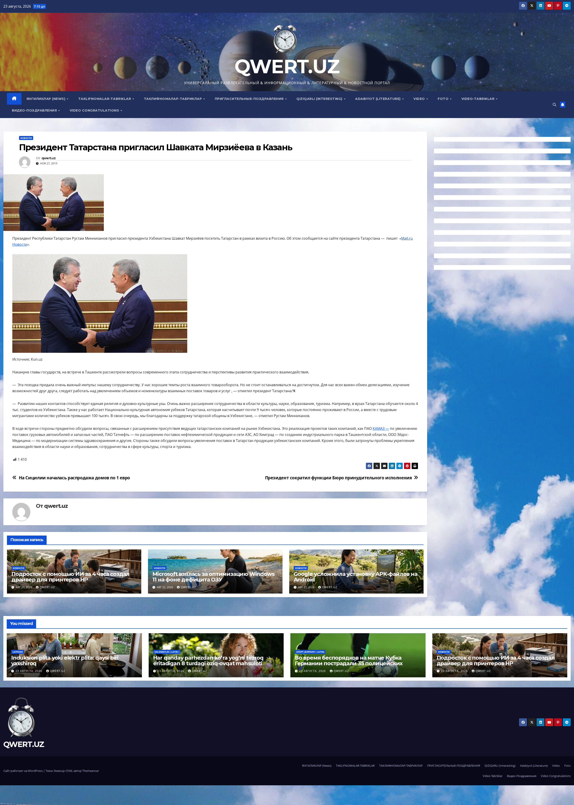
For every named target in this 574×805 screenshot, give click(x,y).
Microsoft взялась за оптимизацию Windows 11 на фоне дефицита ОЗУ (213, 577)
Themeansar (90, 771)
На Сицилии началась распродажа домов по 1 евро (74, 477)
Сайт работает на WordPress (23, 771)
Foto (444, 99)
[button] (554, 104)
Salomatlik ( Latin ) (166, 651)
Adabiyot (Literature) (378, 99)
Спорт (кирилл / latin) (310, 651)
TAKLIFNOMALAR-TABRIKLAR (105, 99)
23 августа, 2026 (29, 671)
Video (419, 99)
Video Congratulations (95, 110)
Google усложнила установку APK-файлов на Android (355, 577)
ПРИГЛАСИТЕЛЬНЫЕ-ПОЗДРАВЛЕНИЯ (250, 99)
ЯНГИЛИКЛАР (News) (46, 99)
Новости (26, 138)
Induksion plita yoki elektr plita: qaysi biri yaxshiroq (64, 660)
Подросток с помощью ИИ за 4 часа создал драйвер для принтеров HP (70, 577)
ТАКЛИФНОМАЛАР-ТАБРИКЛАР (173, 99)
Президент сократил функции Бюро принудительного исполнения (338, 477)
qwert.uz (48, 158)
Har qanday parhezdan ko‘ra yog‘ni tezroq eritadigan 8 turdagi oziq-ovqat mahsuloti (208, 660)
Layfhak (18, 651)
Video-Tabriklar (478, 99)
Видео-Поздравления (35, 110)
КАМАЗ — (381, 428)
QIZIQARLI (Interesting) (319, 99)
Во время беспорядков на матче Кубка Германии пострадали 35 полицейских (348, 660)
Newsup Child (63, 771)
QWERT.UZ (287, 66)
